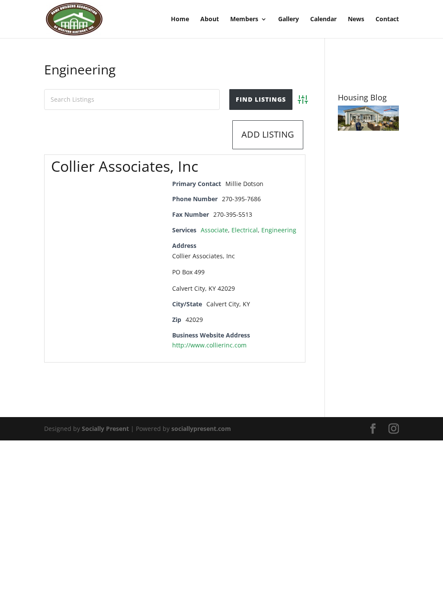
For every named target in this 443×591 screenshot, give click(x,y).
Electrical (244, 230)
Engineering (278, 230)
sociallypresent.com (201, 428)
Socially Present (105, 428)
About (209, 19)
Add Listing (267, 134)
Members (244, 19)
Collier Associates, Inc (124, 166)
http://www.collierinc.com (209, 345)
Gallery (288, 19)
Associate (214, 230)
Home (180, 19)
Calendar (323, 19)
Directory (135, 134)
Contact (387, 19)
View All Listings (193, 134)
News (356, 19)
